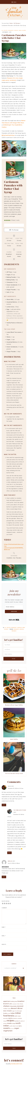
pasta (10, 1018)
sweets (6, 1028)
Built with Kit (14, 619)
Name (4, 927)
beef (16, 1001)
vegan (16, 1028)
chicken (6, 1006)
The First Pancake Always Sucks (14, 773)
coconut (20, 1006)
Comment (4, 907)
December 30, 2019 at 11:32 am (15, 788)
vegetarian (8, 1030)
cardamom (14, 1003)
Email (4, 935)
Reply (4, 804)
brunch (22, 629)
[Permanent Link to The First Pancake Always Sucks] (14, 771)
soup (13, 1023)
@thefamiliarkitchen (8, 135)
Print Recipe (15, 225)
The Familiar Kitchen (14, 11)
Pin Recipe (15, 230)
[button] (14, 2)
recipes (10, 1020)
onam (19, 1016)
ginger (8, 1013)
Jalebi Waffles (14, 739)
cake (10, 1004)
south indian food (13, 1026)
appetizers (7, 1001)
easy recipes (7, 1011)
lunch (15, 1016)
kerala (11, 1015)
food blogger (18, 1011)
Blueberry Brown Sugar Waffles (14, 705)
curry (9, 1008)
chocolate (13, 1006)
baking (13, 1001)
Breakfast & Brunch (13, 30)
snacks (9, 1023)
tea (11, 1028)
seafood (22, 1021)
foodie (5, 1013)
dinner (20, 1008)
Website (4, 944)
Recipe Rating (5, 901)
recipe (4, 1021)
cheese (21, 1003)
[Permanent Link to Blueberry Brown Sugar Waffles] (14, 703)
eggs (13, 1011)
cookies (5, 1008)
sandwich (17, 1021)
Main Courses (22, 30)
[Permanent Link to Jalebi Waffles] (14, 737)
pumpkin (20, 1018)
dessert (14, 1008)
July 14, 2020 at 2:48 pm (14, 863)
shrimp (5, 1023)
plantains (15, 1018)
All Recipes (5, 30)
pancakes (14, 630)
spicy (20, 1026)
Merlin (10, 861)
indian (13, 1013)
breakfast (16, 629)
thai (13, 1028)
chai (18, 1003)
